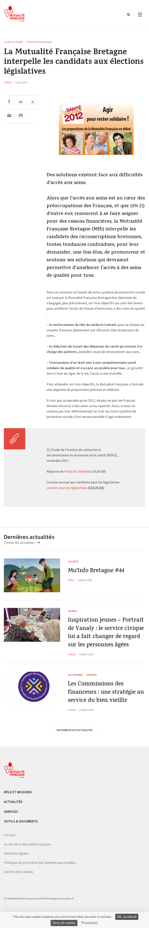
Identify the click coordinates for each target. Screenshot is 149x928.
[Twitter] (33, 102)
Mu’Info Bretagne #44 (96, 571)
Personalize (89, 923)
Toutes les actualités (19, 542)
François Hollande (77, 472)
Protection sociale (39, 42)
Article (7, 82)
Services (11, 811)
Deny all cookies (64, 923)
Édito (71, 580)
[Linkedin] (21, 102)
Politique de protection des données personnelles (40, 862)
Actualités (13, 801)
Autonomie (75, 674)
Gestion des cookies (18, 871)
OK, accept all (126, 916)
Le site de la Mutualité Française (27, 844)
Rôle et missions (18, 792)
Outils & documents (21, 821)
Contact (10, 835)
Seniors (91, 674)
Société (73, 561)
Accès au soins (13, 42)
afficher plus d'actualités (75, 730)
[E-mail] (9, 116)
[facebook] (9, 102)
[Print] (21, 116)
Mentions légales (16, 853)
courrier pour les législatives (67, 488)
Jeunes (72, 611)
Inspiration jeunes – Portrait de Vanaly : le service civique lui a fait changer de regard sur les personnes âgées (106, 633)
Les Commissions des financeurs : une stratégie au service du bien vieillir (106, 692)
